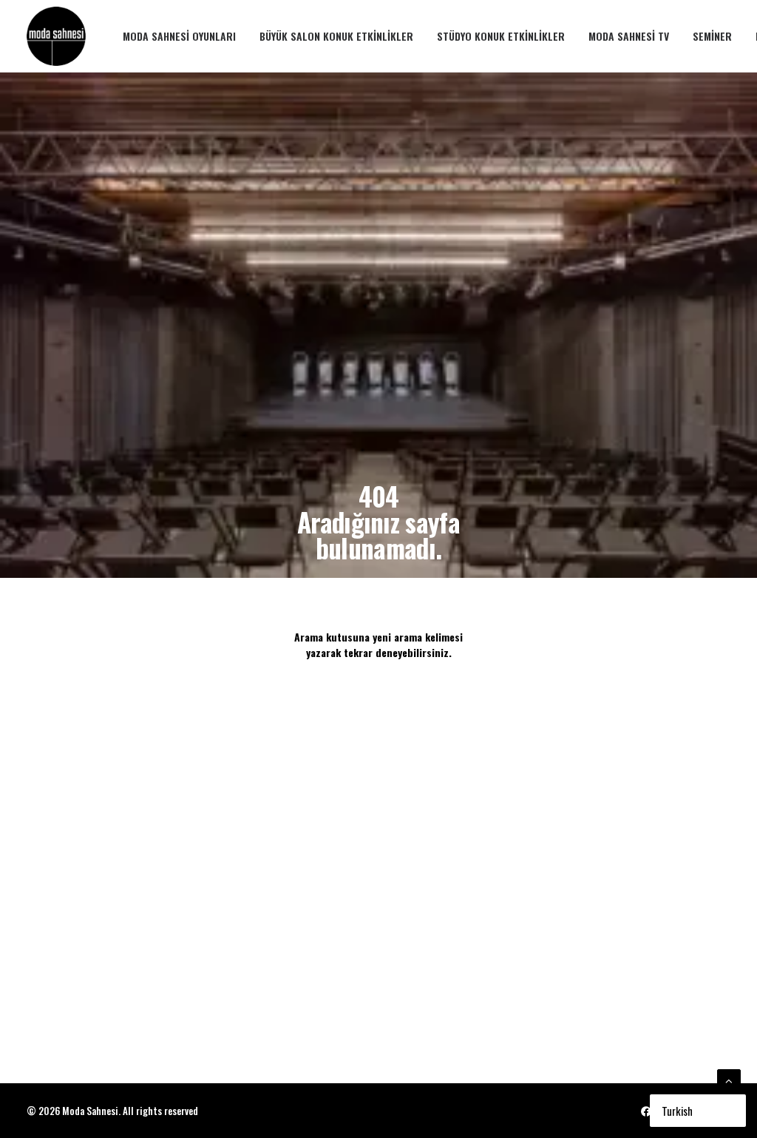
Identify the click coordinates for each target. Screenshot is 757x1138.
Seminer (712, 36)
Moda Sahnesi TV (628, 36)
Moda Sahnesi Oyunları (179, 36)
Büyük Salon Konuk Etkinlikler (336, 36)
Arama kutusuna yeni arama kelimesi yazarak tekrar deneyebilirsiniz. (380, 644)
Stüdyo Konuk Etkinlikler (501, 36)
